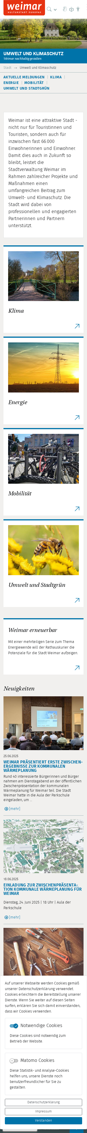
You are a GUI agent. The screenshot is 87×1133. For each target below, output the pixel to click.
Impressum (43, 1111)
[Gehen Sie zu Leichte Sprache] (71, 9)
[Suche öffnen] (53, 9)
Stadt (7, 67)
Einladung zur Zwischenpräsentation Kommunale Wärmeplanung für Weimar (42, 889)
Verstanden (43, 1120)
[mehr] (14, 809)
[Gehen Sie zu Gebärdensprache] (65, 9)
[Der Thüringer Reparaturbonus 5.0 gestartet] (43, 955)
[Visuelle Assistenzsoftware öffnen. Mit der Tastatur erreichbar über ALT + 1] (78, 9)
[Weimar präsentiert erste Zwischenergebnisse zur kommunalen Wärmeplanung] (43, 723)
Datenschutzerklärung (43, 1102)
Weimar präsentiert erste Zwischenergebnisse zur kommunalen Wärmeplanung (43, 766)
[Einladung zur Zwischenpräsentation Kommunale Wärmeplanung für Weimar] (43, 846)
